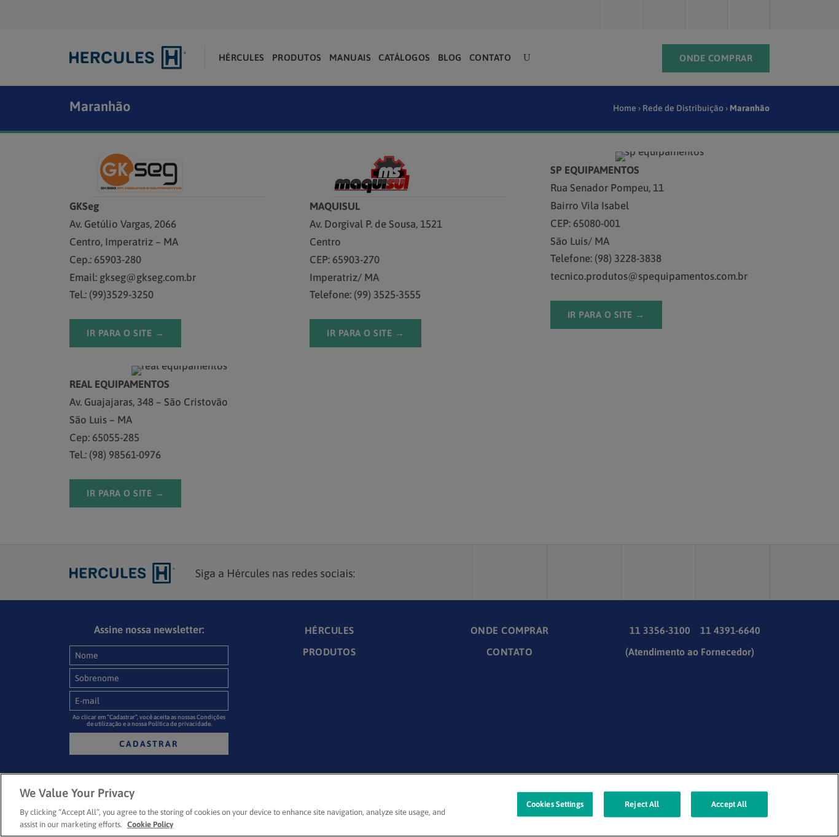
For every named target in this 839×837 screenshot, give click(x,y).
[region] (419, 805)
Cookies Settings (554, 804)
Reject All (642, 804)
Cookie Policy (150, 824)
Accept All (729, 804)
